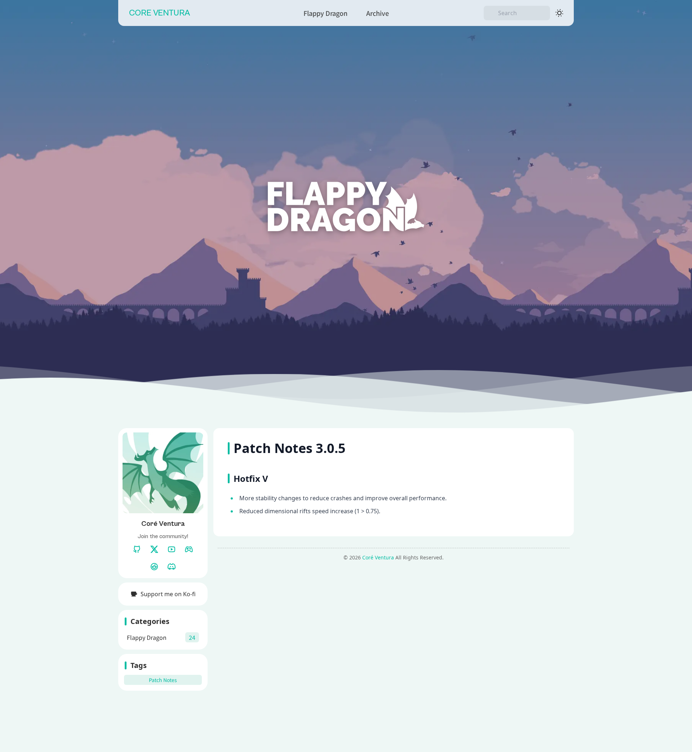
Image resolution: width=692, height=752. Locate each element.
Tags (138, 665)
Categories (149, 621)
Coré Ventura (378, 557)
